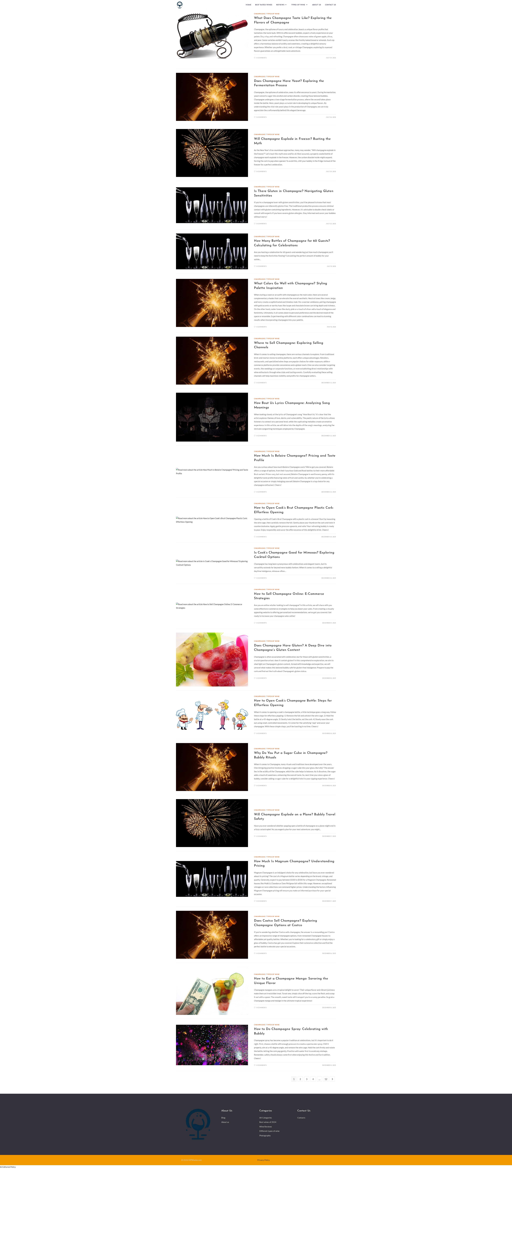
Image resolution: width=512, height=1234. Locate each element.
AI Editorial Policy (8, 1173)
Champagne (259, 14)
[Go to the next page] (332, 1085)
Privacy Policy (263, 1166)
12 (326, 1085)
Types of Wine (273, 14)
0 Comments (261, 58)
